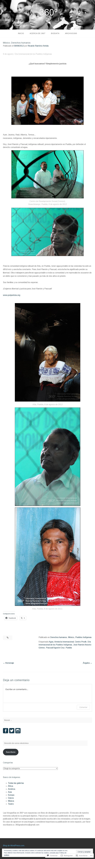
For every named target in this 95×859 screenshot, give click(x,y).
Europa (11, 795)
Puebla (69, 648)
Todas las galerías (16, 783)
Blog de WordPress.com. (14, 845)
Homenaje (9, 663)
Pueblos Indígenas (83, 637)
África (10, 786)
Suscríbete (10, 752)
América (11, 789)
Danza (11, 798)
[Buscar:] (47, 720)
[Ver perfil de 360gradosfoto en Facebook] (5, 731)
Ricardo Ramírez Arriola (38, 46)
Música (11, 801)
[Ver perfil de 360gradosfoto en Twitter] (11, 731)
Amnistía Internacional (64, 642)
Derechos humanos (58, 637)
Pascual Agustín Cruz (55, 648)
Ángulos (86, 663)
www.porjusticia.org (11, 295)
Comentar (83, 707)
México (71, 637)
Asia (10, 792)
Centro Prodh (80, 642)
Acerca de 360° (37, 33)
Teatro (11, 804)
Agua (51, 642)
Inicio (21, 33)
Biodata (55, 33)
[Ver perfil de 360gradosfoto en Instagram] (18, 731)
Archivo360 (71, 33)
